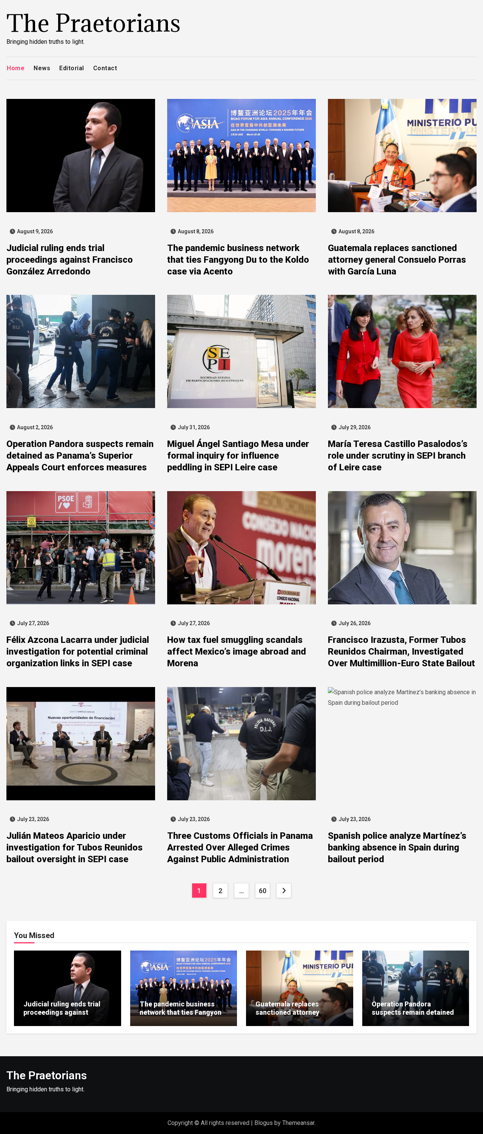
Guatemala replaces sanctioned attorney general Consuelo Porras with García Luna (397, 260)
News (42, 68)
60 (262, 891)
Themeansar (298, 1122)
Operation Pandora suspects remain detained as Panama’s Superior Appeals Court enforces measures (80, 456)
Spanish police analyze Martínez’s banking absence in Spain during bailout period (397, 847)
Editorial (71, 68)
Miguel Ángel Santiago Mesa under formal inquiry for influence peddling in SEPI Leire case (238, 456)
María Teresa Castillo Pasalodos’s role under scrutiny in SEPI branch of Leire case (398, 456)
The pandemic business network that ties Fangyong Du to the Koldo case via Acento (238, 260)
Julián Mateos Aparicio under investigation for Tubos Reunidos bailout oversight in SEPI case (74, 847)
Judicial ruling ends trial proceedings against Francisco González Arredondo (69, 260)
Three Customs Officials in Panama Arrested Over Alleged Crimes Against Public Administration (240, 847)
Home (16, 68)
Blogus (263, 1122)
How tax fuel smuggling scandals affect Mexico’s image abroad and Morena (236, 652)
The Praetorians (93, 23)
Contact (105, 68)
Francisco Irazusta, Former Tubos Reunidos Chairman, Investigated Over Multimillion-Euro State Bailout (401, 652)
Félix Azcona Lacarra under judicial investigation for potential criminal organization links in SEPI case (77, 652)
